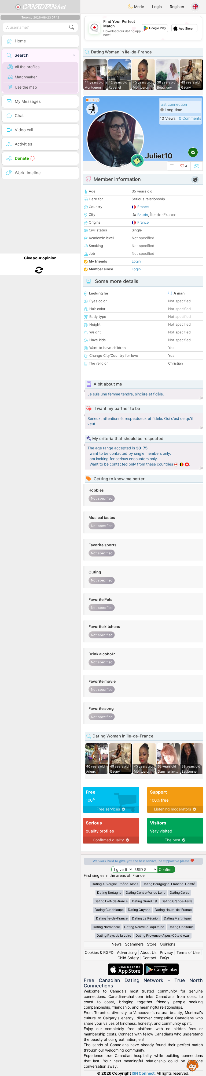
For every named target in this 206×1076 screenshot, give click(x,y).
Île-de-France (163, 214)
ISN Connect (143, 1073)
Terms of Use (188, 952)
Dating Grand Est (144, 901)
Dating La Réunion (146, 918)
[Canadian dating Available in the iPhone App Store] (126, 966)
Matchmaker (26, 77)
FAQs (164, 957)
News (117, 944)
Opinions (167, 944)
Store (151, 944)
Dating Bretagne (109, 892)
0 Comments (190, 118)
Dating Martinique (177, 918)
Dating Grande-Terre (176, 901)
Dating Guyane (139, 910)
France (143, 207)
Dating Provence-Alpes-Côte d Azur (162, 935)
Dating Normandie (106, 927)
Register (177, 6)
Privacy (166, 952)
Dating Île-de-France (112, 918)
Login (157, 6)
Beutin (142, 215)
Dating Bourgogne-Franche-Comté (168, 884)
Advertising (127, 952)
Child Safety (128, 957)
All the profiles (27, 66)
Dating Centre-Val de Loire (145, 892)
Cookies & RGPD (99, 952)
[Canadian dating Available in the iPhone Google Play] (161, 966)
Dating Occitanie (181, 927)
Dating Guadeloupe (109, 910)
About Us (148, 952)
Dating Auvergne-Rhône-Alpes (115, 884)
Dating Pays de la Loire (114, 935)
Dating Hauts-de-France (173, 910)
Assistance (193, 1065)
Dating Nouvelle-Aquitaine (144, 927)
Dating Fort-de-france (111, 901)
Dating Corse (179, 892)
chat (44, 7)
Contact (149, 957)
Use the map (26, 87)
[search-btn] (71, 27)
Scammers (134, 944)
